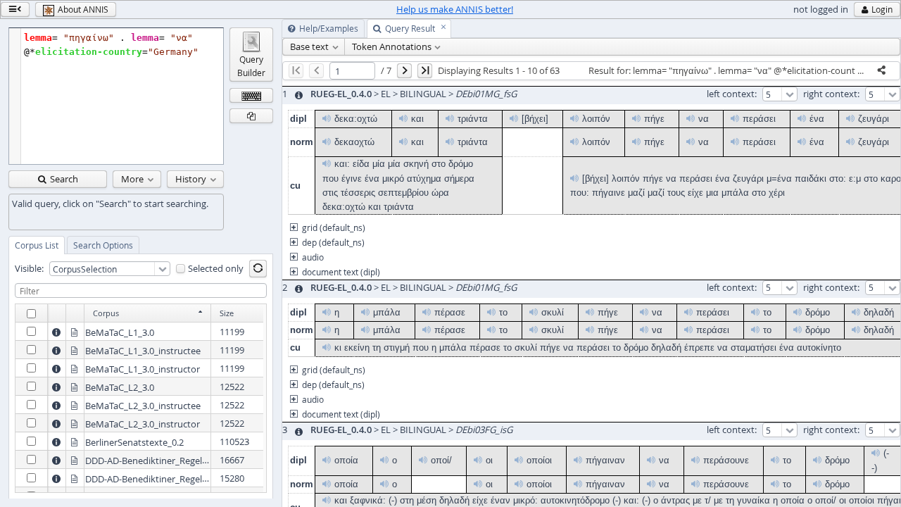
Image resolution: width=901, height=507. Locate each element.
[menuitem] (314, 47)
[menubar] (591, 47)
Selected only (216, 268)
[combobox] (109, 268)
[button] (15, 9)
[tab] (36, 245)
